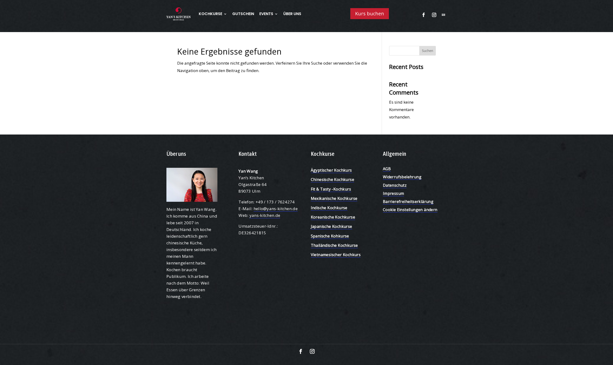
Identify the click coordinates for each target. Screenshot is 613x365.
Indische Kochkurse (329, 207)
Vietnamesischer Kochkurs (336, 254)
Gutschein (243, 14)
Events (266, 14)
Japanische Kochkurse (331, 226)
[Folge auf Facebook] (423, 15)
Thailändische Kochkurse (334, 245)
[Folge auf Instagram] (434, 15)
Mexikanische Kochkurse (334, 198)
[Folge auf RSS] (443, 15)
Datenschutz (395, 185)
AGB (387, 168)
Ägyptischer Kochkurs (331, 170)
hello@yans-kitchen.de (276, 208)
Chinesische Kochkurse (332, 179)
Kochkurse (210, 14)
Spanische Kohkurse (330, 236)
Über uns (292, 14)
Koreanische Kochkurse (333, 217)
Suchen (427, 50)
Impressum (393, 193)
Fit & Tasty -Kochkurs (331, 189)
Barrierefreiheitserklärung (408, 201)
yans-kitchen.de (265, 215)
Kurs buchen (369, 13)
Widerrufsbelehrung (402, 177)
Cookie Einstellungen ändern (410, 209)
